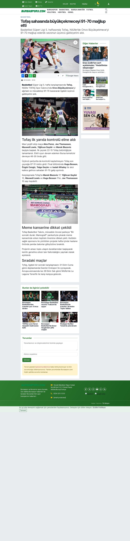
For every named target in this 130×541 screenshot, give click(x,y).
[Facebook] (85, 389)
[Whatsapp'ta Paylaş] (30, 75)
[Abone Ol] (72, 76)
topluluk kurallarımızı (42, 367)
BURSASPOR (52, 10)
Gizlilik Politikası (99, 407)
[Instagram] (93, 389)
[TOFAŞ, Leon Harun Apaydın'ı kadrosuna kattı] (31, 317)
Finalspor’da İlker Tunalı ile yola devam (68, 325)
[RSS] (104, 389)
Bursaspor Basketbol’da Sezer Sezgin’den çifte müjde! (49, 327)
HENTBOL (62, 12)
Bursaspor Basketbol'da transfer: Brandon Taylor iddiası (67, 305)
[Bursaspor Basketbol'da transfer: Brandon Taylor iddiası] (68, 296)
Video (40, 2)
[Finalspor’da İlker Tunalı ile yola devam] (68, 317)
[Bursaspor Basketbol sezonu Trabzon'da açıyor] (50, 296)
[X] (89, 389)
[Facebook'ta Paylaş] (22, 75)
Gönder (27, 360)
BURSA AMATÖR (78, 10)
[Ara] (106, 9)
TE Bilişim (105, 403)
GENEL (71, 12)
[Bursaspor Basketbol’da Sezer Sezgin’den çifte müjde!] (50, 317)
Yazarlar (50, 2)
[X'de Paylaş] (26, 75)
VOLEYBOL (51, 12)
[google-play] (100, 394)
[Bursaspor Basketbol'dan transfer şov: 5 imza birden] (31, 296)
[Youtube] (97, 389)
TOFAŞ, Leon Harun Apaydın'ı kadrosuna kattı (30, 326)
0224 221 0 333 (59, 393)
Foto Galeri (28, 2)
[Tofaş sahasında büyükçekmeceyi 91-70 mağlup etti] (50, 56)
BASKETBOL (64, 10)
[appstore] (89, 394)
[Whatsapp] (100, 389)
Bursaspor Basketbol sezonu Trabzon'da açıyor (49, 304)
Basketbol (26, 17)
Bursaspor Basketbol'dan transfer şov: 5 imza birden (30, 305)
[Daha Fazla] (34, 75)
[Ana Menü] (106, 12)
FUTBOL (89, 10)
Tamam (23, 410)
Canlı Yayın (28, 6)
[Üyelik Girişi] (107, 4)
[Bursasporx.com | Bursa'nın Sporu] (33, 11)
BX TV (39, 6)
